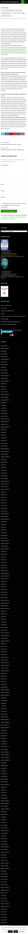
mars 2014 (3, 592)
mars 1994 (3, 898)
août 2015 (3, 551)
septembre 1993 (4, 906)
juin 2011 (3, 678)
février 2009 (3, 746)
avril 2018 (3, 470)
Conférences (4, 308)
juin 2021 (3, 386)
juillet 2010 (3, 700)
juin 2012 (3, 646)
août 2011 (3, 673)
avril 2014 (3, 589)
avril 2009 (3, 741)
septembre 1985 (4, 925)
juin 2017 (3, 497)
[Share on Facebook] (7, 134)
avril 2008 (3, 773)
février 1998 (3, 873)
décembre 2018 (4, 448)
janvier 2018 (4, 478)
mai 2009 (3, 738)
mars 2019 (3, 440)
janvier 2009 (4, 749)
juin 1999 (3, 857)
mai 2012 (3, 649)
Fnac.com (3, 257)
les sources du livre (6, 252)
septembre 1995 (4, 890)
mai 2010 (3, 706)
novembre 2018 (4, 451)
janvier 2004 (4, 844)
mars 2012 (3, 654)
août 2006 (3, 811)
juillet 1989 (3, 922)
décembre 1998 (4, 863)
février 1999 (3, 860)
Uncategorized (4, 7)
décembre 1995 (4, 887)
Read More (21, 931)
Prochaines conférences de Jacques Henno (10, 321)
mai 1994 (3, 895)
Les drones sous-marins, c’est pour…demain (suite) (12, 148)
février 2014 (3, 595)
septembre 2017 (4, 489)
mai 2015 (3, 559)
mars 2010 (3, 711)
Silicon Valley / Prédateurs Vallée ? (9, 324)
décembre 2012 (4, 632)
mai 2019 (3, 435)
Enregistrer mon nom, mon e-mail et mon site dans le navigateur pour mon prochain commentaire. (13, 205)
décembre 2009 (4, 719)
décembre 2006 (4, 800)
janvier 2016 (4, 538)
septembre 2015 (4, 548)
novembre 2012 (4, 635)
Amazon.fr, (3, 256)
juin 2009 (3, 735)
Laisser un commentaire (20, 18)
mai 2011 (3, 681)
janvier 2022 (4, 372)
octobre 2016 (4, 516)
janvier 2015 (4, 570)
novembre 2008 (4, 754)
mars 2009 (3, 743)
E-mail (3, 190)
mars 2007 (3, 795)
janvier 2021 (4, 391)
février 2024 (3, 356)
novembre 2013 (4, 603)
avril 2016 (3, 530)
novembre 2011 (4, 665)
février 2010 (3, 714)
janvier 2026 (4, 345)
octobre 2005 (4, 833)
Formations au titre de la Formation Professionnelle (13, 316)
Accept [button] (10, 931)
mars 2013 (3, 624)
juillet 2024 (3, 353)
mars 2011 (3, 684)
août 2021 (3, 383)
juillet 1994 (3, 892)
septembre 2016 (4, 519)
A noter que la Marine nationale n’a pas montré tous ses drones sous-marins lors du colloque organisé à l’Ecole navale (14, 52)
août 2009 (3, 730)
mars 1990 (3, 920)
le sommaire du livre (6, 250)
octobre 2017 (4, 486)
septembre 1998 (4, 868)
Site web (3, 197)
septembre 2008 (4, 760)
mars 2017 (3, 505)
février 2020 (3, 413)
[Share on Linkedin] (19, 134)
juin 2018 (3, 465)
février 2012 (3, 657)
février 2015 (3, 567)
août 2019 (3, 429)
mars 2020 (3, 410)
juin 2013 (3, 616)
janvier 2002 (4, 849)
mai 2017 (3, 500)
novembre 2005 (4, 830)
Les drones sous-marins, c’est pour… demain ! (11, 143)
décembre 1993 (4, 903)
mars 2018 (3, 473)
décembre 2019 (4, 418)
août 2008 (3, 762)
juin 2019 (3, 432)
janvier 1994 (4, 901)
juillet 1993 (3, 909)
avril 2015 (3, 562)
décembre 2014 (4, 573)
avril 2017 (3, 502)
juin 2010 (3, 703)
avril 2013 (3, 622)
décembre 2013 (4, 600)
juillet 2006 (3, 814)
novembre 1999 (4, 852)
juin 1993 (3, 911)
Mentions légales (5, 319)
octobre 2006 (4, 806)
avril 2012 (3, 651)
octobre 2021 (4, 378)
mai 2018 (3, 467)
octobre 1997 (4, 876)
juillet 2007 (3, 787)
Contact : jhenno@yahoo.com (7, 310)
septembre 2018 (4, 456)
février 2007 (3, 798)
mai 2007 (3, 790)
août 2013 (3, 611)
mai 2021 (3, 389)
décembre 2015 (4, 540)
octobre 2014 (4, 578)
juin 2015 (3, 557)
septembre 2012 (4, 641)
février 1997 (3, 879)
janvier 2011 (4, 687)
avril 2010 (3, 708)
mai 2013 (3, 619)
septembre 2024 (4, 348)
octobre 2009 (4, 725)
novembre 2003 (4, 846)
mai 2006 (3, 819)
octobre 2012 (4, 638)
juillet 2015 (3, 554)
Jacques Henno (10, 18)
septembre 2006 (4, 808)
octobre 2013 (4, 605)
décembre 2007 (4, 784)
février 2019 (3, 443)
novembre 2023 (4, 359)
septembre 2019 (4, 427)
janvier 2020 (4, 416)
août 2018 (3, 459)
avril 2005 (3, 836)
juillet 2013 (3, 613)
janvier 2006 (4, 827)
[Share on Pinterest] (15, 134)
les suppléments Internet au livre (9, 253)
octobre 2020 (4, 397)
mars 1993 (3, 917)
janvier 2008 (4, 781)
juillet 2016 (3, 521)
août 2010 (3, 697)
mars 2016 (3, 532)
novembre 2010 (4, 692)
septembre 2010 (4, 695)
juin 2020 (3, 402)
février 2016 (3, 535)
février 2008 (3, 779)
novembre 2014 (4, 576)
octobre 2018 (4, 454)
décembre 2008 (4, 752)
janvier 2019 (4, 446)
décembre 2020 (4, 394)
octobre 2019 (4, 424)
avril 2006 (3, 822)
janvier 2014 (4, 597)
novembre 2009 (4, 722)
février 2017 (3, 508)
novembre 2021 (4, 375)
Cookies (2, 313)
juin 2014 (3, 584)
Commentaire (5, 165)
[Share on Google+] (11, 134)
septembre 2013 (4, 608)
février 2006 (3, 825)
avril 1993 (3, 914)
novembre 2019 (4, 421)
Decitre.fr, (18, 256)
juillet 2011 (3, 676)
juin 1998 (3, 871)
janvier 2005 (4, 838)
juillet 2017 (3, 494)
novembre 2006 (4, 803)
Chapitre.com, (11, 256)
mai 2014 (3, 586)
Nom (2, 184)
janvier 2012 (4, 660)
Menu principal (26, 2)
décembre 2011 (4, 662)
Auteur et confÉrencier (6, 305)
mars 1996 (3, 882)
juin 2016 (3, 524)
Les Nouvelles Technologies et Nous (11, 2)
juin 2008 (3, 768)
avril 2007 (3, 792)
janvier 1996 (4, 884)
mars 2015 (3, 565)
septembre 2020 (4, 400)
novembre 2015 (4, 543)
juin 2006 (3, 817)
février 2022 (3, 370)
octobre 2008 (4, 757)
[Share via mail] (23, 134)
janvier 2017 (4, 511)
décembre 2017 (4, 481)
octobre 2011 (4, 668)
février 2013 (3, 627)
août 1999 (3, 855)
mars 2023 (3, 362)
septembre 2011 (4, 670)
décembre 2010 (4, 689)
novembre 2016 (4, 513)
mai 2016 (3, 527)
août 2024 (3, 351)
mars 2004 (3, 841)
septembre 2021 (4, 381)
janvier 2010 (4, 716)
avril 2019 (3, 437)
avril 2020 (3, 408)
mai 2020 (3, 405)
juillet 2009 (3, 733)
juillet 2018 (3, 462)
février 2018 (3, 475)
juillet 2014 (3, 581)
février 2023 (3, 364)
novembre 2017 (4, 483)
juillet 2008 (3, 765)
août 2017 (3, 492)
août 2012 (3, 643)
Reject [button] (15, 931)
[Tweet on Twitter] (3, 134)
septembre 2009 (4, 727)
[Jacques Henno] (5, 335)
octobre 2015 (4, 546)
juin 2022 (3, 367)
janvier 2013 (4, 630)
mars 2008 (3, 776)
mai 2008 (3, 771)
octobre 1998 (4, 865)
